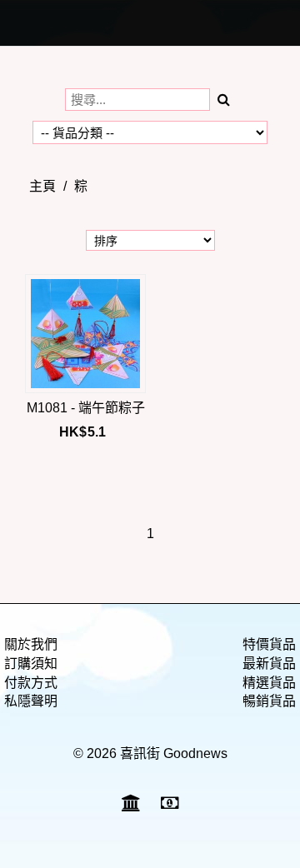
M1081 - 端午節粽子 (86, 408)
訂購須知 (31, 663)
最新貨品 (269, 663)
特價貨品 (269, 644)
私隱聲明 (31, 701)
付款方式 (31, 683)
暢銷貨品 (269, 701)
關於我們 (31, 644)
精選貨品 (269, 683)
